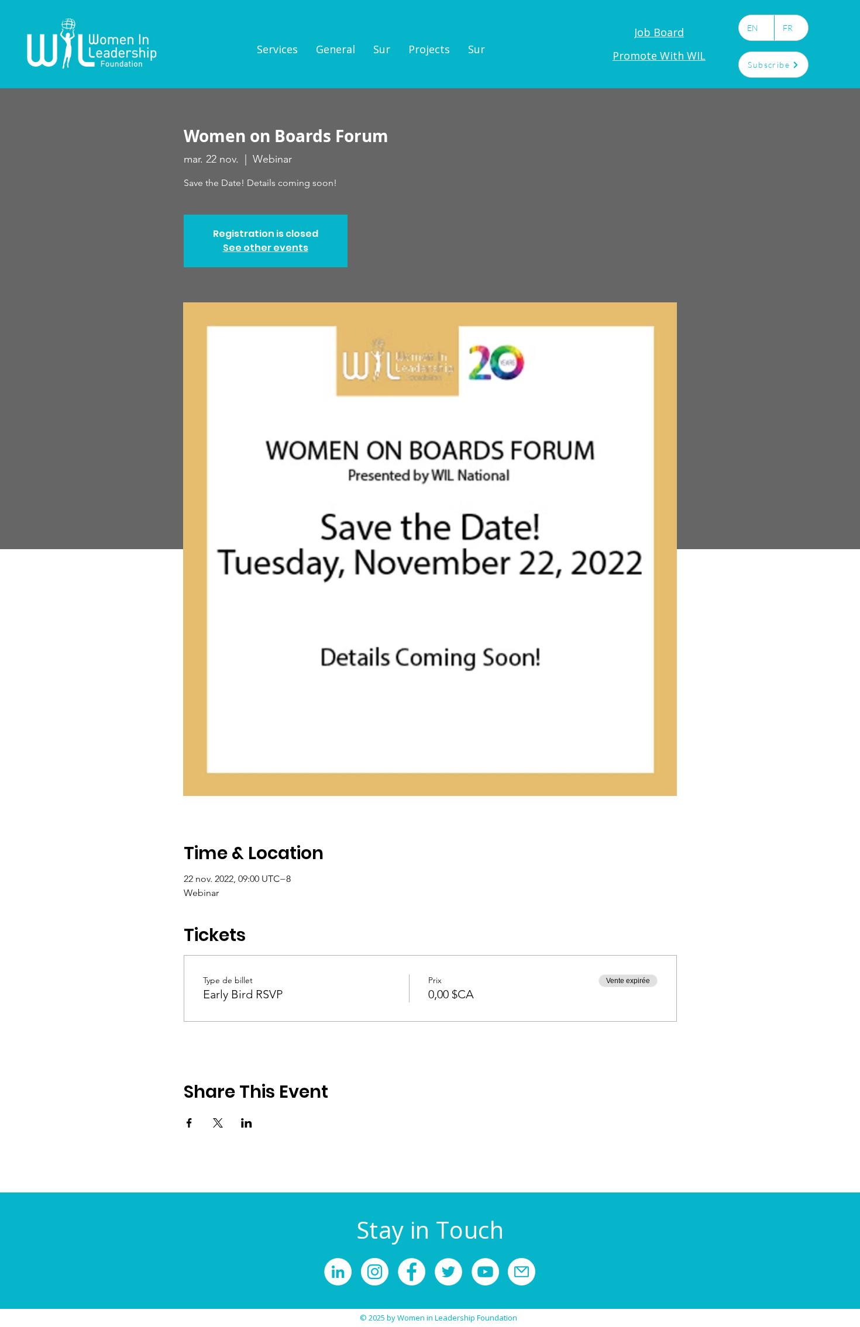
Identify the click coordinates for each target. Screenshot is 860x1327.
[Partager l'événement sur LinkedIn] (246, 1123)
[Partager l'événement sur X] (217, 1123)
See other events (265, 247)
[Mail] (521, 1271)
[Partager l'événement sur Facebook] (189, 1123)
